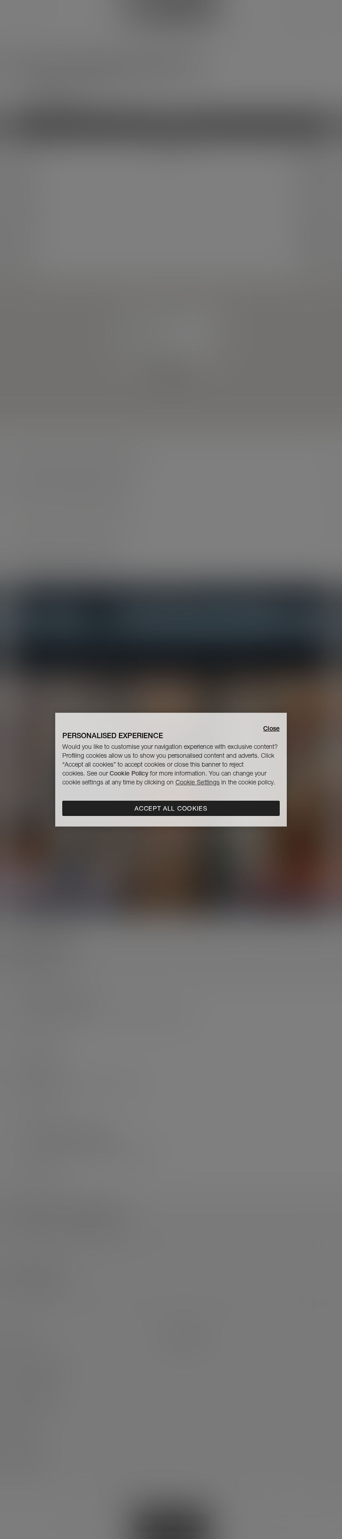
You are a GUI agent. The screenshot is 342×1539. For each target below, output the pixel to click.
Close (271, 728)
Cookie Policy (129, 773)
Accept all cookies (171, 808)
